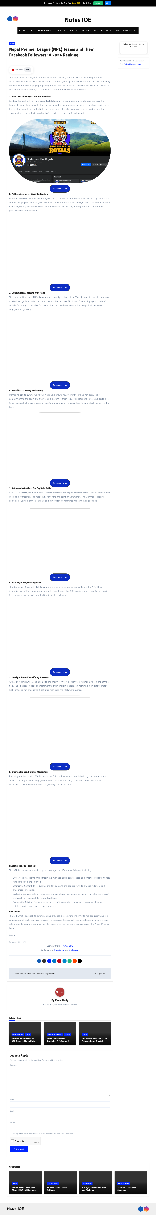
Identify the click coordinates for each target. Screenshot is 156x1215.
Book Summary (123, 1183)
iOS (107, 3)
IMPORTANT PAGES (126, 30)
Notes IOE (78, 20)
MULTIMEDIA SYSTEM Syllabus (57, 1188)
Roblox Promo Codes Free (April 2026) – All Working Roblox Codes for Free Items (24, 1190)
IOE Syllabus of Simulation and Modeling (94, 1188)
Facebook (59, 950)
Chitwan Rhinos (17, 1034)
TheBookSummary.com (132, 64)
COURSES (61, 30)
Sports (12, 43)
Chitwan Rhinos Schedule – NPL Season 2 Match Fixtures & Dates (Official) (25, 1041)
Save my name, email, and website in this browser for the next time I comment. (43, 1134)
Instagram (74, 950)
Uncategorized (53, 1183)
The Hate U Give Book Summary (126, 1188)
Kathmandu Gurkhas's (55, 1034)
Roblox (15, 1183)
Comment (14, 1065)
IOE (31, 30)
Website (13, 1122)
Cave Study (61, 1000)
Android (97, 3)
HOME (22, 30)
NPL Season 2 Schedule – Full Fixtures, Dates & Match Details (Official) (95, 1041)
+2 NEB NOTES (45, 30)
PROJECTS (106, 30)
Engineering (87, 1183)
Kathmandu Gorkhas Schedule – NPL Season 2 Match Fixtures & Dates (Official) (58, 1042)
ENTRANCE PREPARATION (83, 30)
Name (12, 1100)
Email (12, 1111)
